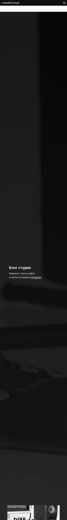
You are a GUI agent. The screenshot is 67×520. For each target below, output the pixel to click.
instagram (36, 277)
